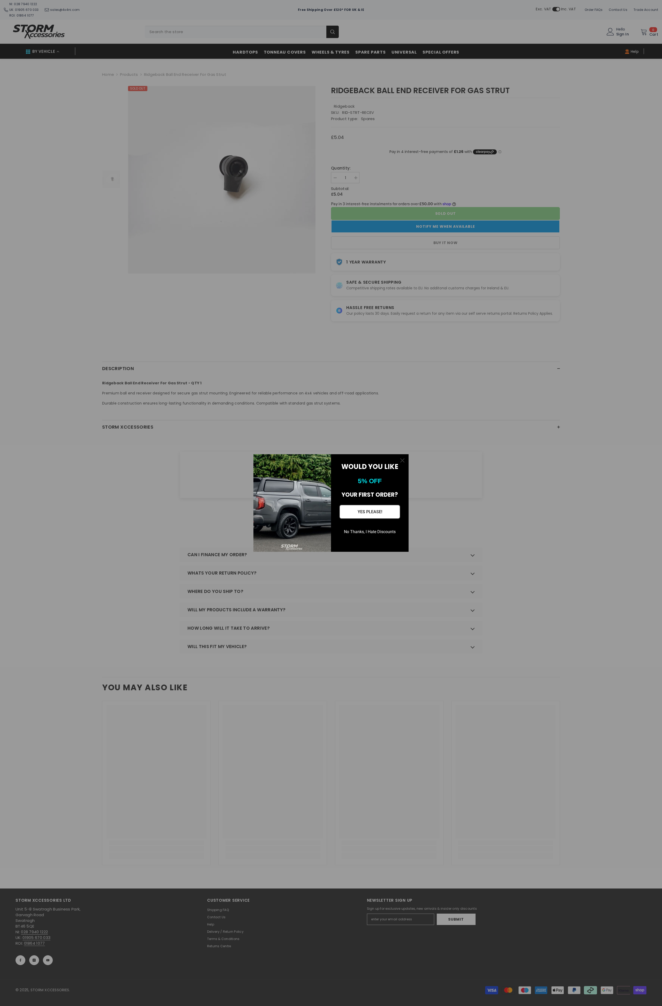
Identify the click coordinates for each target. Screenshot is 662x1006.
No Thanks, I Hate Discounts (370, 531)
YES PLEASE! (370, 511)
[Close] (402, 460)
